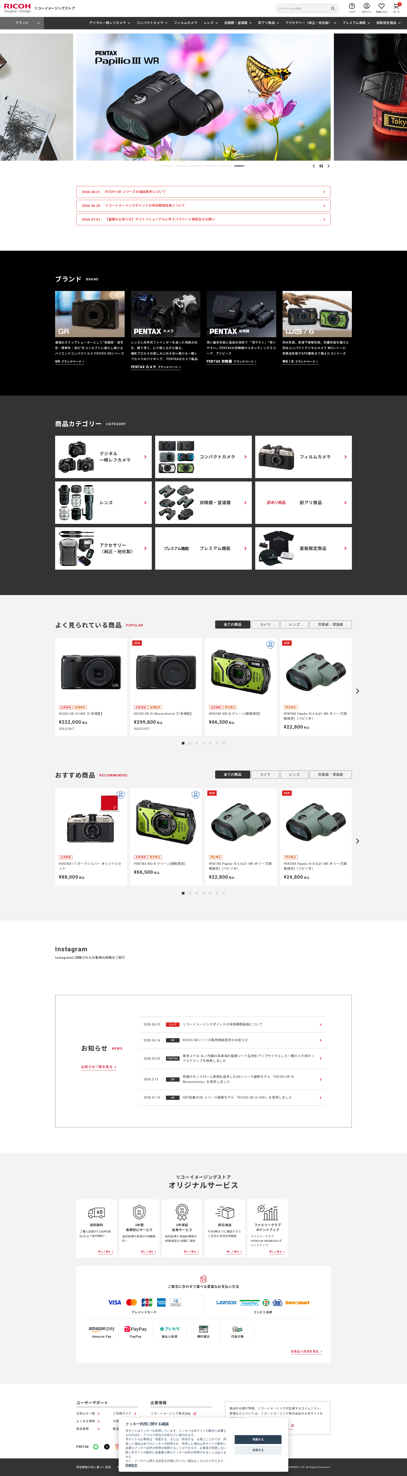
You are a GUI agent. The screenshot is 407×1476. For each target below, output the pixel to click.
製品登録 (82, 1428)
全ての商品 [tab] (233, 624)
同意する (258, 1439)
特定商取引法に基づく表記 (93, 1467)
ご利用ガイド (122, 1413)
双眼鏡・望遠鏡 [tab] (330, 624)
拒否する (258, 1450)
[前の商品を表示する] (49, 691)
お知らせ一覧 (85, 1413)
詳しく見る (104, 1251)
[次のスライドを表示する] (328, 166)
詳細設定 (131, 1465)
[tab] (183, 743)
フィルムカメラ (185, 23)
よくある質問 (85, 1421)
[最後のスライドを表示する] (314, 166)
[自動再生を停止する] (321, 166)
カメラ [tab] (265, 624)
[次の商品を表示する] (357, 691)
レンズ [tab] (294, 624)
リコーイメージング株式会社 (171, 1414)
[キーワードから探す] (307, 8)
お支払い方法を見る (305, 1351)
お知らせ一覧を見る (97, 1067)
